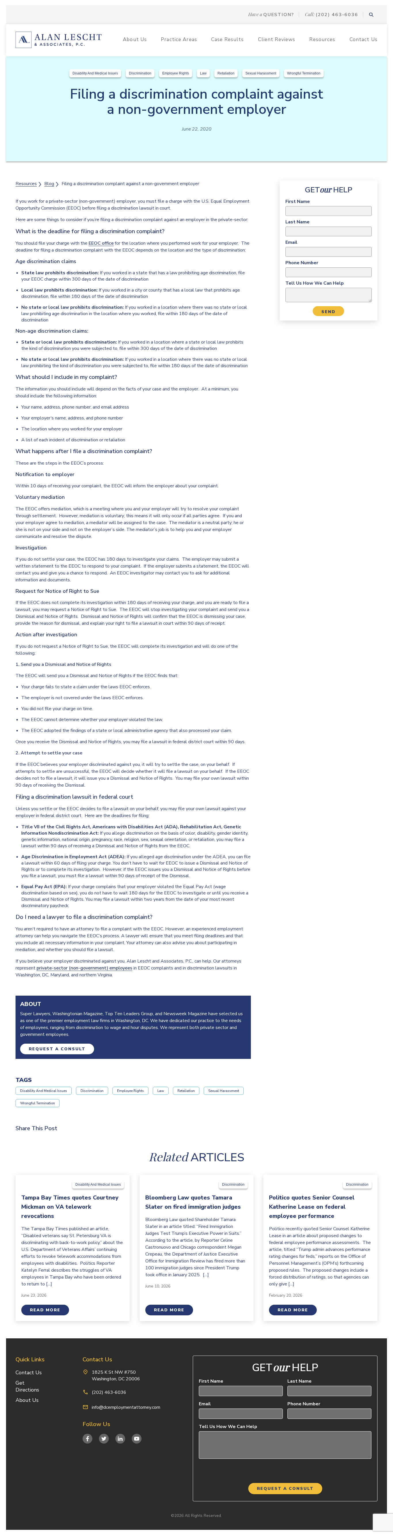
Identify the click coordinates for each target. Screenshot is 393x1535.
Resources (322, 39)
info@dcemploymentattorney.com (126, 1407)
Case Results (227, 39)
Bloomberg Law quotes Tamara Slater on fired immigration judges (193, 1202)
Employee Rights (175, 73)
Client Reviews (276, 39)
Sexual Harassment (260, 73)
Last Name (297, 222)
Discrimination (140, 73)
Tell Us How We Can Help (314, 283)
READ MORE (45, 1310)
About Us (135, 39)
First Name (297, 201)
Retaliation (226, 73)
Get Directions (27, 1386)
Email (291, 242)
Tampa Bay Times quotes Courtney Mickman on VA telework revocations (70, 1207)
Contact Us (363, 39)
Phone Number (301, 263)
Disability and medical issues (95, 73)
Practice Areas (179, 39)
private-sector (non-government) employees (84, 968)
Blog (49, 184)
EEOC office (101, 243)
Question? (278, 14)
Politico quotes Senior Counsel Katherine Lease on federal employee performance (311, 1207)
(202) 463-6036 (337, 14)
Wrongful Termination (303, 73)
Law (203, 73)
